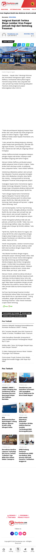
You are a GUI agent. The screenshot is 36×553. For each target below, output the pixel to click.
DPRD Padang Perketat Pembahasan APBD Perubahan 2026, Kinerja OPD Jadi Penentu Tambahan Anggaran (26, 455)
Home (3, 551)
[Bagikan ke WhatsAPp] (28, 45)
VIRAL (32, 34)
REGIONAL (26, 9)
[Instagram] (20, 534)
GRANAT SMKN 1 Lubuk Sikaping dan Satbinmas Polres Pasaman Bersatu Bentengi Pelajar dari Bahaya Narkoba (9, 393)
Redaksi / (12, 515)
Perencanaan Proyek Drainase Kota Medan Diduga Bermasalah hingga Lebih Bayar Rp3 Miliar (16, 359)
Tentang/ (12, 517)
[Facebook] (12, 534)
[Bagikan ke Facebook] (19, 45)
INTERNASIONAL (15, 9)
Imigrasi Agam (26, 313)
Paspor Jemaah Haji (20, 316)
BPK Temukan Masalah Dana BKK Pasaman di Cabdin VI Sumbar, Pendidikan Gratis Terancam (17, 332)
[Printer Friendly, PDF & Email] (7, 307)
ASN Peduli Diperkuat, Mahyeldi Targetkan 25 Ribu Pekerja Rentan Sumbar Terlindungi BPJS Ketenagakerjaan (26, 424)
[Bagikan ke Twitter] (23, 45)
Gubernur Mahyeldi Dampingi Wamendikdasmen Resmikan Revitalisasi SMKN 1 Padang (17, 326)
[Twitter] (16, 534)
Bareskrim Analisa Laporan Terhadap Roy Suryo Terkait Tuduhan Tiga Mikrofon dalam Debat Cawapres (9, 454)
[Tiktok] (24, 534)
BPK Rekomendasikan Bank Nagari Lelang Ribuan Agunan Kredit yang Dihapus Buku (9, 422)
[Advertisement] (18, 109)
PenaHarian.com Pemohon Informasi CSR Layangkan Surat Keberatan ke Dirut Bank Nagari (26, 391)
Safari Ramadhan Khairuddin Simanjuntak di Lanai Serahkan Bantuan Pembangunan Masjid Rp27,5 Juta (17, 339)
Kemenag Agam (7, 316)
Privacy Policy (23, 517)
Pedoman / (24, 515)
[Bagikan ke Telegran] (32, 45)
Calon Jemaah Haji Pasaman (11, 313)
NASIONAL (4, 9)
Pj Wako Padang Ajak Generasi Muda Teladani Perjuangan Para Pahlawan (17, 352)
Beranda (5, 17)
